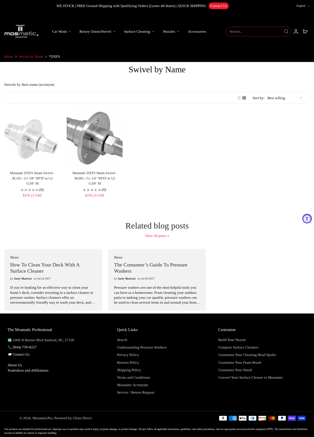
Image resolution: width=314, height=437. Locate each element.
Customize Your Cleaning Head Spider (247, 355)
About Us (14, 365)
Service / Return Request (135, 392)
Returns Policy (128, 362)
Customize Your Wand (235, 370)
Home (8, 56)
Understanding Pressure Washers (142, 347)
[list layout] (239, 98)
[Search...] (286, 31)
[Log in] (295, 31)
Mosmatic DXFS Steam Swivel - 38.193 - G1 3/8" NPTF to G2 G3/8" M (32, 178)
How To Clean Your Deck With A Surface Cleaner (44, 268)
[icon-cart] (305, 31)
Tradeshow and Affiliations (27, 370)
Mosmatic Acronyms (132, 385)
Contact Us (218, 6)
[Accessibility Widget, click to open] (307, 218)
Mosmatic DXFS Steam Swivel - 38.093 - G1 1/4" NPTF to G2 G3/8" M (94, 178)
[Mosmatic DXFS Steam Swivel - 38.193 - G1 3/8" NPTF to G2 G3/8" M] (32, 138)
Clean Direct (82, 418)
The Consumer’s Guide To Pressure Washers (150, 268)
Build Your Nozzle (232, 340)
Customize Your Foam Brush (239, 362)
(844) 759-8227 (25, 347)
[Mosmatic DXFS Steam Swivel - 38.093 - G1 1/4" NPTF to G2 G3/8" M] (95, 138)
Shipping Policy (129, 370)
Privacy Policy (128, 355)
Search (122, 340)
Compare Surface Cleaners (238, 347)
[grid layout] (244, 98)
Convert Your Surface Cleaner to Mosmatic (250, 377)
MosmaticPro (42, 418)
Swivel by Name (31, 56)
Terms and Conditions (133, 377)
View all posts (155, 236)
